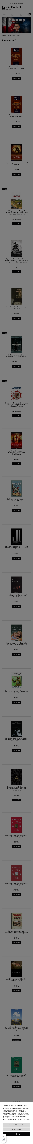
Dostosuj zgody (16, 1129)
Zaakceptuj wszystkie (17, 1134)
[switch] (3, 1140)
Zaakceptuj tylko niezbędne (16, 1124)
